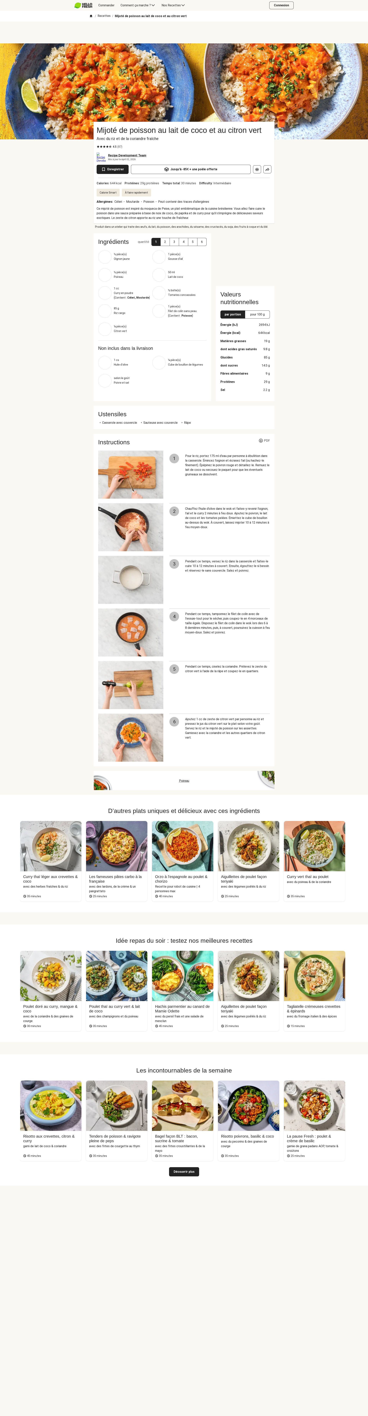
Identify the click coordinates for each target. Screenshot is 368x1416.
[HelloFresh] (83, 5)
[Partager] (267, 169)
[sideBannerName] (245, 257)
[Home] (91, 16)
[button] (156, 242)
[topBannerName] (184, 32)
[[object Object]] (257, 169)
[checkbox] (98, 146)
